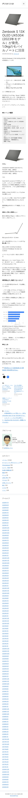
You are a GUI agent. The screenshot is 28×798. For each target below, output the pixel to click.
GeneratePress (14, 795)
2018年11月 (5, 711)
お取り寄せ (5, 478)
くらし (4, 490)
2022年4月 (5, 608)
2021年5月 (5, 636)
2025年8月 (5, 510)
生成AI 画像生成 (6, 470)
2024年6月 (5, 543)
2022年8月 (5, 598)
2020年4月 (5, 668)
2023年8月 (5, 568)
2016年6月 (5, 784)
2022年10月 (5, 593)
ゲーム (4, 475)
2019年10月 (5, 684)
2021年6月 (5, 633)
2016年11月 (5, 772)
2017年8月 (5, 749)
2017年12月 (5, 739)
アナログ (4, 480)
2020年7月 (5, 661)
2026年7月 (5, 502)
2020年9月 (5, 656)
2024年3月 (5, 550)
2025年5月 (5, 517)
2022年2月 (5, 613)
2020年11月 (5, 651)
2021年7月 (5, 631)
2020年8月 (5, 658)
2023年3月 (5, 580)
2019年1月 (5, 706)
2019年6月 (5, 694)
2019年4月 (5, 699)
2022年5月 (5, 606)
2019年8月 (5, 689)
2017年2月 (5, 764)
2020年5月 (5, 666)
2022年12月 (5, 588)
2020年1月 (5, 676)
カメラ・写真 (6, 467)
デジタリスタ (8, 4)
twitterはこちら (8, 448)
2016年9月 (5, 777)
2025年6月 (5, 515)
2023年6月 (5, 573)
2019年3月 (5, 701)
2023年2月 (5, 583)
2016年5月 (5, 787)
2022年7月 (5, 601)
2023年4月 (5, 578)
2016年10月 (5, 774)
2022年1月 (5, 616)
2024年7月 (5, 540)
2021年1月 (5, 646)
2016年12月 (5, 769)
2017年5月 (5, 757)
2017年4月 (5, 759)
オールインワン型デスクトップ (11, 462)
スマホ (4, 488)
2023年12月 (5, 558)
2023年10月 (5, 563)
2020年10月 (5, 653)
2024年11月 (5, 530)
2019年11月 (5, 681)
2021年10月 (5, 623)
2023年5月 (5, 575)
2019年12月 (5, 679)
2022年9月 (5, 596)
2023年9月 (5, 565)
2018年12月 (5, 709)
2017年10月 (5, 744)
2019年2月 (5, 704)
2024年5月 (5, 545)
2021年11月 (5, 621)
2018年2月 (5, 734)
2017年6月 (5, 754)
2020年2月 (5, 674)
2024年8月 (5, 538)
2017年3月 (5, 762)
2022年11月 (5, 590)
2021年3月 (5, 641)
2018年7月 (5, 721)
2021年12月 (5, 618)
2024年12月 (5, 528)
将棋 (3, 472)
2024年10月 (5, 533)
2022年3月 (5, 611)
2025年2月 (5, 523)
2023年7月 (5, 570)
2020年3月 (5, 671)
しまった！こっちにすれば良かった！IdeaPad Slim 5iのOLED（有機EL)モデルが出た (14, 420)
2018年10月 (5, 714)
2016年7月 (5, 782)
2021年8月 (5, 628)
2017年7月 (5, 752)
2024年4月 (5, 548)
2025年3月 (5, 520)
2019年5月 (5, 696)
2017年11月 (5, 741)
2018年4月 (5, 729)
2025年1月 (5, 525)
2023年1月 (5, 585)
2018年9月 (5, 716)
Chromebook (6, 465)
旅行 (3, 485)
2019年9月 (5, 686)
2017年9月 (5, 747)
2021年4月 (5, 638)
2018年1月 (5, 736)
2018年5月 (5, 726)
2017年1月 (5, 767)
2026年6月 (5, 505)
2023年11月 (5, 560)
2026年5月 (5, 507)
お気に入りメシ (6, 483)
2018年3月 (5, 731)
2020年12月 (5, 648)
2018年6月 (5, 724)
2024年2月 (5, 553)
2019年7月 (5, 691)
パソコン (6, 411)
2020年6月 (5, 663)
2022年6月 (5, 603)
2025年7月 (5, 512)
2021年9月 (5, 626)
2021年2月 (5, 643)
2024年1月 (5, 555)
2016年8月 (5, 779)
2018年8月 (5, 719)
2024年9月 (5, 535)
